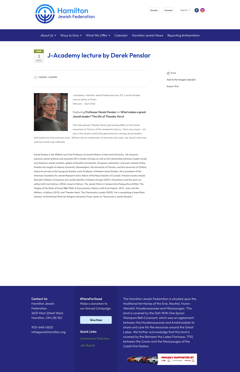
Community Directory (94, 338)
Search (183, 10)
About (47, 35)
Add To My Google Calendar (181, 79)
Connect (168, 10)
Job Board (87, 345)
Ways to (69, 35)
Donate (154, 10)
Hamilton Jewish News (147, 35)
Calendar (121, 35)
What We (96, 35)
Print (173, 73)
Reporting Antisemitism (183, 35)
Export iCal (173, 86)
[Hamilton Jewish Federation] (65, 14)
